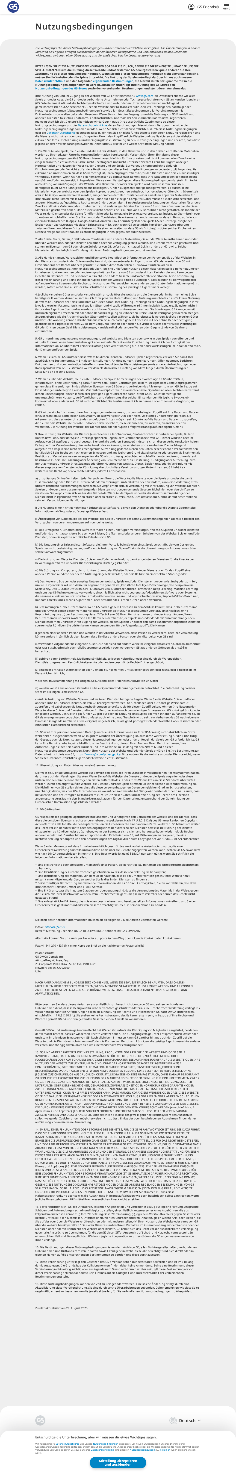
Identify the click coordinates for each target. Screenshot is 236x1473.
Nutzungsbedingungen (105, 1443)
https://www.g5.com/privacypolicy (98, 754)
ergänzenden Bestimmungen (113, 81)
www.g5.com (144, 96)
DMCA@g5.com (55, 927)
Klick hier (164, 1450)
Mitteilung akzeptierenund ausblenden (118, 1462)
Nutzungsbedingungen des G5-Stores (61, 88)
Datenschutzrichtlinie (50, 81)
